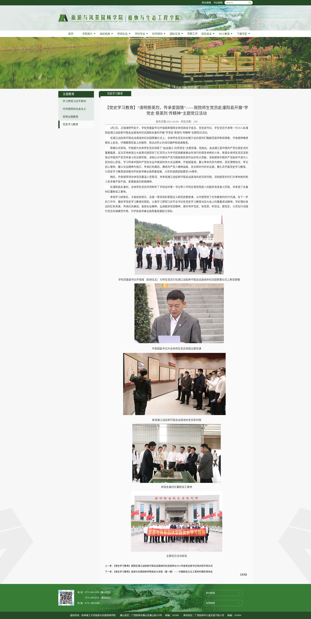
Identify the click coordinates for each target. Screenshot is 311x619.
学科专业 (141, 33)
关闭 (243, 574)
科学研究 (159, 33)
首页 (70, 33)
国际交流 (176, 33)
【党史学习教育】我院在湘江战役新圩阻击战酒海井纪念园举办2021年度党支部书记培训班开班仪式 (163, 566)
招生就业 (208, 33)
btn (250, 2)
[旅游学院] (118, 22)
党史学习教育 (70, 124)
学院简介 (89, 33)
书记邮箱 (218, 2)
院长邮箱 (206, 2)
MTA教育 (226, 33)
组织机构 (106, 33)
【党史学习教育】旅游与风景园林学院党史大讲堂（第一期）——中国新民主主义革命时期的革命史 (163, 571)
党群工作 (192, 33)
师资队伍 (124, 33)
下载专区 (243, 33)
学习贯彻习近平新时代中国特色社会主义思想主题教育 (74, 109)
